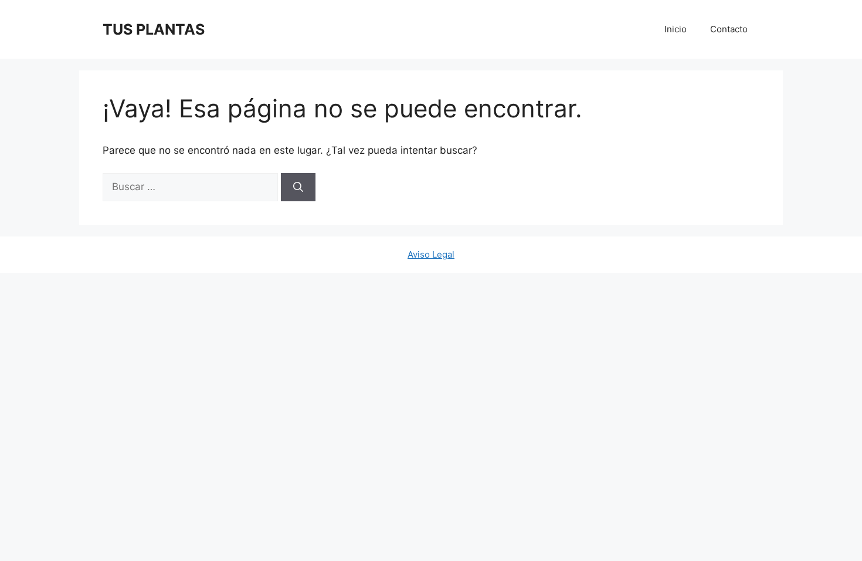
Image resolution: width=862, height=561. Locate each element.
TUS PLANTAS (154, 29)
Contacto (729, 29)
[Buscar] (298, 187)
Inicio (675, 29)
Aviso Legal (431, 254)
